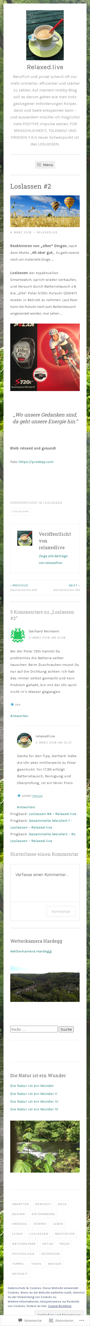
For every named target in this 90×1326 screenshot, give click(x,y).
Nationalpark (24, 1244)
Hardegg (19, 1224)
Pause (65, 1244)
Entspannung (43, 1214)
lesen (17, 1234)
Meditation (65, 1234)
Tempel (18, 1264)
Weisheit (20, 1274)
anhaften (20, 1204)
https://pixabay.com (36, 461)
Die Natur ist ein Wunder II (33, 1093)
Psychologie (23, 1254)
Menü (47, 164)
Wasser (55, 1264)
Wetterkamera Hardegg (31, 951)
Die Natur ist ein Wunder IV (34, 1109)
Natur (47, 1244)
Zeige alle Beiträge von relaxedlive (53, 559)
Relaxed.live (45, 67)
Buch (62, 1204)
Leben (58, 1224)
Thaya (36, 1264)
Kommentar (61, 911)
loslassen (52, 502)
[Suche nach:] (34, 1029)
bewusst (43, 1204)
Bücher (18, 1214)
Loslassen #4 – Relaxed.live (52, 814)
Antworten (19, 716)
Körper (40, 1224)
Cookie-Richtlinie (60, 1306)
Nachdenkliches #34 (66, 588)
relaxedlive (47, 232)
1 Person (37, 796)
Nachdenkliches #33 (23, 588)
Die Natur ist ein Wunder (32, 1085)
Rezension (51, 1254)
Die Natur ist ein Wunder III (34, 1101)
